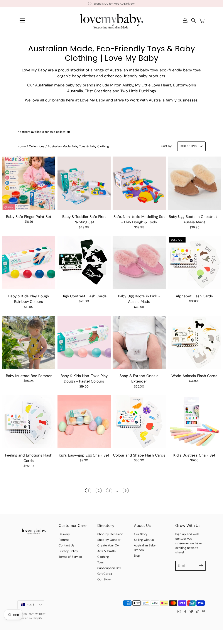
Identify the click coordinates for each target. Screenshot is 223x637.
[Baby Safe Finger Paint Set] (28, 183)
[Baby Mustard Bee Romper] (28, 342)
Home (21, 146)
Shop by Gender (108, 540)
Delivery (64, 534)
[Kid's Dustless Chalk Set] (194, 421)
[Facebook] (185, 611)
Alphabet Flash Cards (194, 296)
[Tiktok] (197, 611)
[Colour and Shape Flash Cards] (139, 421)
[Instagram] (179, 611)
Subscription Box (109, 568)
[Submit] (201, 566)
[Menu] (22, 20)
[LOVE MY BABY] (111, 20)
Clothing (103, 557)
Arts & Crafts (106, 551)
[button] (193, 20)
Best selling (189, 146)
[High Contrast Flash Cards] (84, 262)
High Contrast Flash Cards (83, 296)
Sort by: (166, 146)
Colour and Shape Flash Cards (139, 455)
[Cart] (202, 20)
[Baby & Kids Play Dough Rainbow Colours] (28, 262)
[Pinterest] (204, 611)
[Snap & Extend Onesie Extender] (139, 342)
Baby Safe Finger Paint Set (28, 216)
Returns (64, 540)
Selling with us (144, 540)
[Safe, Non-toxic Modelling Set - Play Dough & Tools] (139, 183)
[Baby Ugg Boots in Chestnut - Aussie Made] (194, 183)
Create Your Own (109, 545)
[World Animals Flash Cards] (194, 342)
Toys (100, 562)
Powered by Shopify (29, 618)
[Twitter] (191, 611)
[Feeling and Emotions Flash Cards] (28, 421)
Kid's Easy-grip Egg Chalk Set (84, 455)
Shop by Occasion (110, 534)
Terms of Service (70, 557)
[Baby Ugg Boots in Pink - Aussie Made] (139, 262)
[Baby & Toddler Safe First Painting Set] (84, 183)
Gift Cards (104, 574)
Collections (36, 146)
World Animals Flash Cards (194, 375)
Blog (137, 556)
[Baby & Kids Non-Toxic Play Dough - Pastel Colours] (84, 342)
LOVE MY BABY (37, 614)
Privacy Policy (68, 551)
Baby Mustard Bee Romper (29, 375)
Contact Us (66, 545)
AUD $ (30, 604)
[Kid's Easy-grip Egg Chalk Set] (84, 421)
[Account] (185, 20)
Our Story (104, 579)
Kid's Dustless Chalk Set (194, 455)
